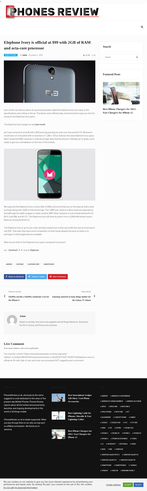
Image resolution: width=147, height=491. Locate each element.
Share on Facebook (16, 277)
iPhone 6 (105, 438)
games (132, 417)
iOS (110, 428)
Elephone (34, 250)
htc (125, 422)
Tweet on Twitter (38, 277)
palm (103, 449)
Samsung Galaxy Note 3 (111, 454)
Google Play (115, 422)
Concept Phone (120, 417)
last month (40, 124)
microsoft (112, 444)
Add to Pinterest (59, 277)
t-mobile (133, 465)
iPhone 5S (137, 433)
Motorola (123, 444)
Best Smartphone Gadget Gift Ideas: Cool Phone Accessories (80, 398)
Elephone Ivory (33, 264)
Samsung (119, 449)
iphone (118, 428)
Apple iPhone (106, 412)
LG (103, 444)
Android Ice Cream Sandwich (112, 401)
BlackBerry (106, 417)
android (9, 264)
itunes (134, 438)
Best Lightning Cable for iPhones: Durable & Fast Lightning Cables (79, 416)
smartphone (106, 465)
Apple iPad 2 (125, 406)
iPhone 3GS (129, 428)
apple (104, 406)
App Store (119, 412)
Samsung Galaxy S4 (109, 460)
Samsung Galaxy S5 (128, 460)
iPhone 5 (126, 433)
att (128, 412)
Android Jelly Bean (134, 401)
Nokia (133, 444)
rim (110, 449)
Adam (24, 55)
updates (105, 470)
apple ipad (113, 406)
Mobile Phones (10, 55)
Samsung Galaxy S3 (131, 454)
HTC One (134, 422)
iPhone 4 (105, 433)
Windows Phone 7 (128, 470)
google (104, 422)
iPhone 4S (115, 433)
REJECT (138, 485)
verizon (115, 470)
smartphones (49, 264)
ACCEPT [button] (128, 485)
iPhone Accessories (119, 438)
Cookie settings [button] (113, 485)
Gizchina (12, 250)
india (103, 428)
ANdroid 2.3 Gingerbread (121, 396)
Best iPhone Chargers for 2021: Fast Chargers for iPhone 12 (119, 111)
